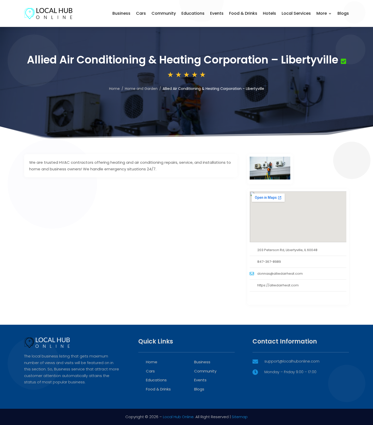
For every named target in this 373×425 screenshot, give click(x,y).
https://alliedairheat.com (278, 285)
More (321, 13)
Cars (141, 13)
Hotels (269, 13)
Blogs (343, 13)
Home (114, 88)
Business (121, 13)
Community (163, 13)
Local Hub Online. (178, 416)
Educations (193, 13)
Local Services (296, 13)
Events (217, 13)
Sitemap (240, 416)
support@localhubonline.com (291, 361)
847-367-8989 (269, 261)
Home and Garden (141, 88)
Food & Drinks (243, 13)
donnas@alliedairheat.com (280, 273)
